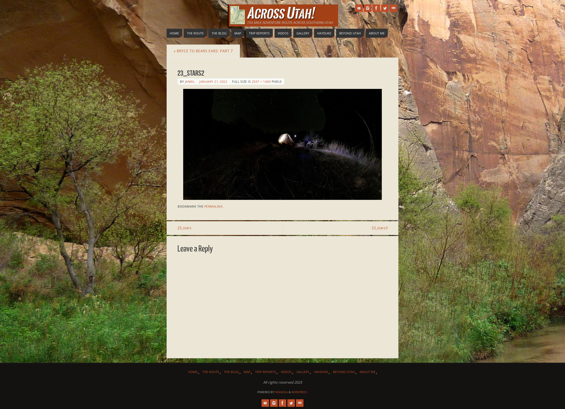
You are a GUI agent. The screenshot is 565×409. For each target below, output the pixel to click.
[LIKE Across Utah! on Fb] (376, 8)
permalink (213, 206)
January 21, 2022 (213, 81)
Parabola (281, 392)
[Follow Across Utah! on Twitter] (385, 8)
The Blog (231, 372)
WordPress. (299, 392)
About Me (367, 372)
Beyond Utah (344, 372)
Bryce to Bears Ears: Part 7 (203, 51)
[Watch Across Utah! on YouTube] (359, 8)
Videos (286, 372)
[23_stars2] (282, 144)
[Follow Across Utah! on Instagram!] (367, 8)
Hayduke (321, 372)
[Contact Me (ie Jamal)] (393, 8)
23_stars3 (380, 227)
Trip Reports (265, 372)
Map (247, 372)
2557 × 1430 (261, 81)
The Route (210, 372)
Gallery (302, 372)
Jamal (190, 81)
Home (193, 372)
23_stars (184, 227)
